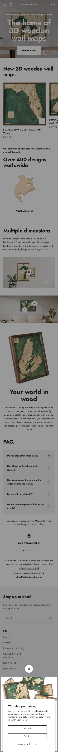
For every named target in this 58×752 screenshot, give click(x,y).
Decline (27, 736)
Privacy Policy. (21, 719)
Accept (27, 728)
